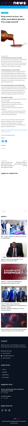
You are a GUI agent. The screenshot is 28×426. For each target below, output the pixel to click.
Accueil (4, 369)
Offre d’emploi (5, 377)
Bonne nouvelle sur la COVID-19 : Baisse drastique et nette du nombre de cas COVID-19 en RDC (14, 330)
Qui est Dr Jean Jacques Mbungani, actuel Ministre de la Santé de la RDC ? (12, 260)
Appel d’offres (5, 374)
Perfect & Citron (14, 423)
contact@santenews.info (8, 355)
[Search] (25, 211)
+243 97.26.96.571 (7, 353)
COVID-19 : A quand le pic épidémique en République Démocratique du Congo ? (11, 282)
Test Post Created (5, 396)
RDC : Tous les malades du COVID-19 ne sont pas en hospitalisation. (13, 237)
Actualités (4, 12)
